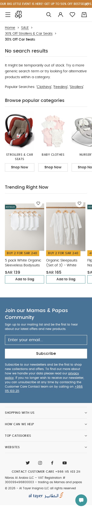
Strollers (76, 87)
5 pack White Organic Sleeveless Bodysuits (23, 263)
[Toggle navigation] (8, 15)
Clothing (44, 87)
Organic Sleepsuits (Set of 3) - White (61, 263)
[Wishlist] (38, 203)
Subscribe (46, 354)
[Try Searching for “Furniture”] (49, 15)
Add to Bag (24, 279)
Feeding (60, 87)
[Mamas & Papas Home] (18, 15)
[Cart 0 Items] (84, 15)
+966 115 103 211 (67, 471)
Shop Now (19, 167)
